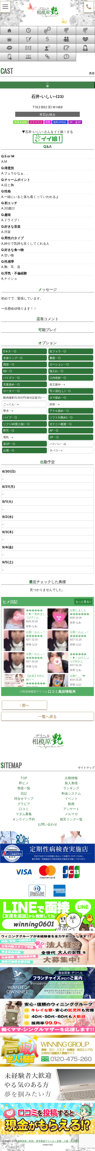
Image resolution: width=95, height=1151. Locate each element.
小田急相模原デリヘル (33, 691)
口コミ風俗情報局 (62, 691)
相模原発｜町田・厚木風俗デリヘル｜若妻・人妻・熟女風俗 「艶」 (51, 1140)
